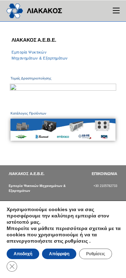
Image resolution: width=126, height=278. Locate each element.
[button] (17, 129)
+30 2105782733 (105, 186)
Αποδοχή (23, 253)
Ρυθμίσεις (95, 253)
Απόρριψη (59, 253)
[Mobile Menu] (116, 10)
